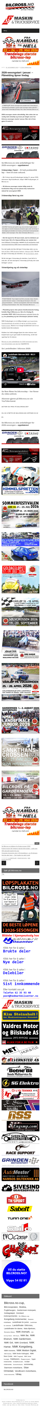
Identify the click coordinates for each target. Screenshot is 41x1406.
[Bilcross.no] (20, 10)
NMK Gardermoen (22, 1339)
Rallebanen (14, 1359)
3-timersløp (12, 858)
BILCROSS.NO (8, 1389)
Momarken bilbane (9, 1332)
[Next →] (37, 863)
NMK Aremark (23, 1332)
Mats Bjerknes (29, 1328)
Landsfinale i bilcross (22, 1325)
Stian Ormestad (25, 67)
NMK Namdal (7, 1353)
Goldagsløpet (9, 1313)
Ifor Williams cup (24, 1316)
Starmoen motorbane (13, 1367)
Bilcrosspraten (11, 1307)
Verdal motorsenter (9, 1374)
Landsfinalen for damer (13, 1329)
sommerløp (28, 1364)
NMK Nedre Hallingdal (21, 1353)
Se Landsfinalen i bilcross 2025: (16, 348)
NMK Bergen (16, 1335)
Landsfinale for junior (20, 1322)
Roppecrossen (25, 1359)
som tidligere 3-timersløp (10, 242)
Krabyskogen (22, 858)
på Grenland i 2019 (32, 253)
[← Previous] (4, 863)
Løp (37, 843)
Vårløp (18, 1374)
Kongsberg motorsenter (15, 1319)
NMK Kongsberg (22, 1346)
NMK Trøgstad (18, 1356)
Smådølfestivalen (18, 1361)
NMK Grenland (21, 1343)
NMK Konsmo (9, 1350)
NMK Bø (24, 1335)
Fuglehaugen (10, 1310)
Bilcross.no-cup (14, 1303)
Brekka (22, 1307)
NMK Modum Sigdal (26, 1350)
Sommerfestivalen (18, 1364)
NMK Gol (8, 1342)
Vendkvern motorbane (25, 1371)
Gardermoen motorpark (26, 1310)
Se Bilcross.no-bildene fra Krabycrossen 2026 (16, 846)
